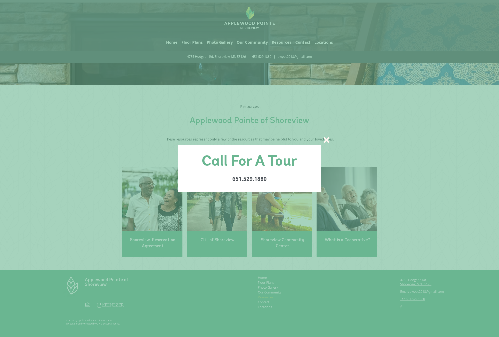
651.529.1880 (249, 179)
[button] (326, 140)
